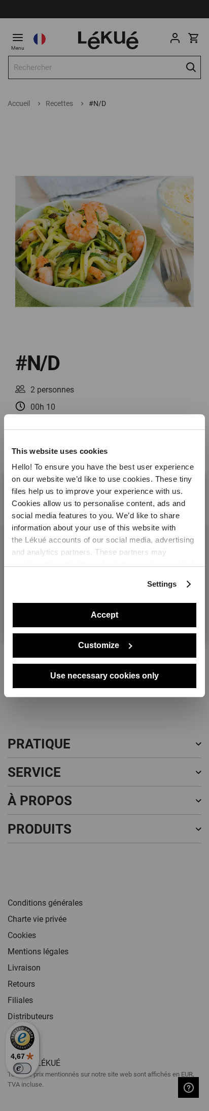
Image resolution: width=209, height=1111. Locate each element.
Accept (104, 615)
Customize (98, 645)
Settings (162, 584)
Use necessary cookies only (104, 675)
